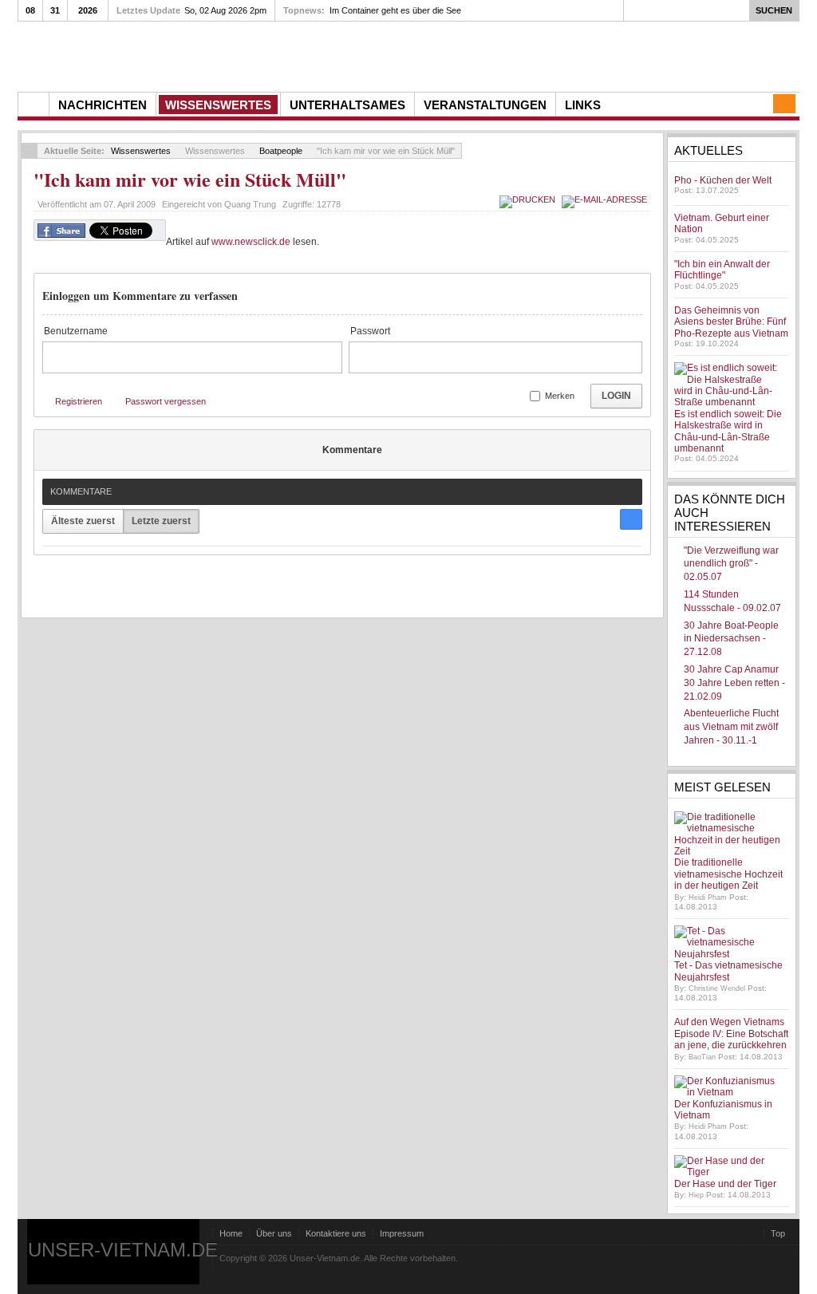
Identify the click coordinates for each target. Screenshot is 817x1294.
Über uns (274, 1233)
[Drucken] (529, 199)
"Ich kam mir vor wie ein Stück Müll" (190, 179)
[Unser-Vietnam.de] (169, 54)
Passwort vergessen (165, 401)
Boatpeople (280, 151)
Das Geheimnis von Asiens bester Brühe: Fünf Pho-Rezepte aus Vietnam (731, 322)
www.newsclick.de (250, 241)
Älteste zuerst (83, 521)
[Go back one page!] (29, 151)
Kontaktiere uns (336, 1233)
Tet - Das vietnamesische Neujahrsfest (728, 971)
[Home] (33, 104)
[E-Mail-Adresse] (606, 199)
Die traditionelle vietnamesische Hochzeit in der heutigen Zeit (728, 874)
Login (616, 395)
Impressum (402, 1233)
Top (778, 1233)
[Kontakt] (784, 103)
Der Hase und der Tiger (725, 1183)
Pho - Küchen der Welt (723, 180)
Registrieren (78, 401)
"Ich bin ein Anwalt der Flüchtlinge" (722, 269)
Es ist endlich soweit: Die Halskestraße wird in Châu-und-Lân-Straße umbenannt (728, 431)
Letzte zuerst (161, 521)
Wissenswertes (141, 151)
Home (231, 1233)
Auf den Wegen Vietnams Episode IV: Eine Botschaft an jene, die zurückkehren (731, 1033)
